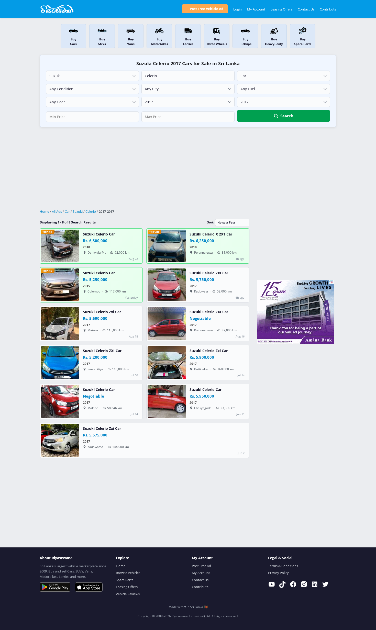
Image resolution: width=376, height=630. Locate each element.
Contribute (328, 9)
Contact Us (306, 9)
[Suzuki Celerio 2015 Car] (60, 284)
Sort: (210, 222)
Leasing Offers (281, 9)
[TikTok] (282, 584)
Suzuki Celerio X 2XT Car (211, 234)
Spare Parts (124, 580)
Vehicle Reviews (128, 594)
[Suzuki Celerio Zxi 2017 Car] (60, 323)
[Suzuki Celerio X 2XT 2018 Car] (167, 246)
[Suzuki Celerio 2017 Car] (60, 401)
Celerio (90, 211)
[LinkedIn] (314, 584)
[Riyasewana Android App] (55, 587)
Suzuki (78, 211)
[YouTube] (271, 584)
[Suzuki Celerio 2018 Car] (60, 246)
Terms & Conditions (283, 566)
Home (44, 211)
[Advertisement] (188, 168)
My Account (256, 9)
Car (67, 211)
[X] (325, 584)
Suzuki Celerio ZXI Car (209, 273)
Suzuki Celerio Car (99, 234)
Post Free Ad (201, 566)
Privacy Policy (278, 572)
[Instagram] (303, 584)
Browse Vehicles (128, 572)
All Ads (57, 211)
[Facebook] (293, 584)
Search (286, 115)
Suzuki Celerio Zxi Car (102, 312)
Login (237, 9)
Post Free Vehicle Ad (206, 8)
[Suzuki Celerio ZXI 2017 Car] (167, 284)
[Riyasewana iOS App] (88, 587)
